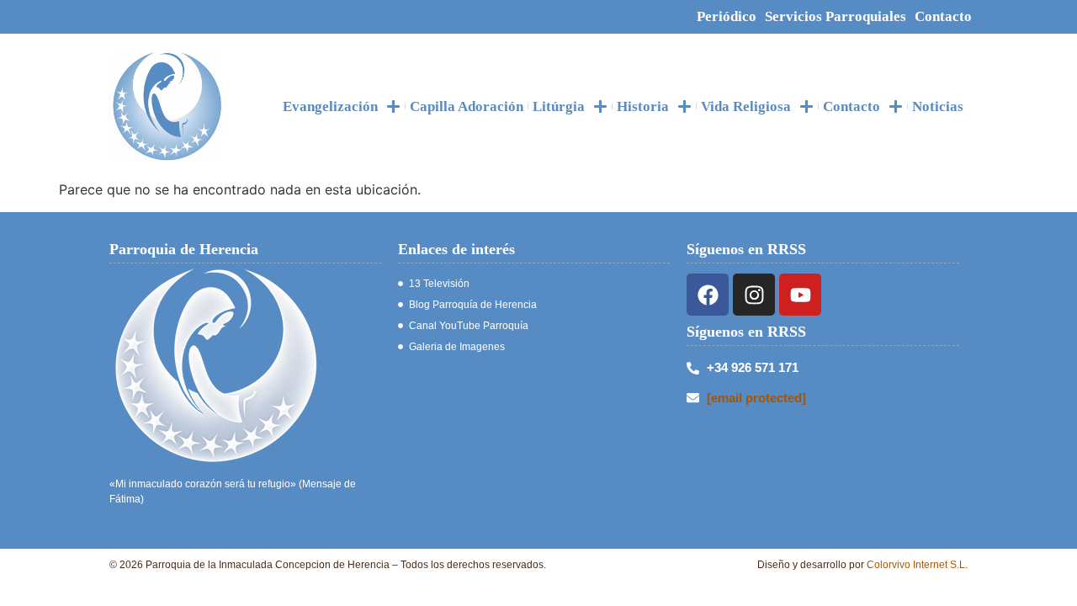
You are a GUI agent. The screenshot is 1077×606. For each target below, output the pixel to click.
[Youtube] (800, 295)
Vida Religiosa (746, 106)
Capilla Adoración (466, 106)
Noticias (937, 106)
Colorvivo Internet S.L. (917, 565)
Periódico (726, 16)
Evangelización (330, 106)
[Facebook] (708, 295)
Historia (643, 106)
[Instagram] (754, 295)
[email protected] (756, 398)
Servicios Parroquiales (835, 16)
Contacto (943, 16)
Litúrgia (559, 106)
